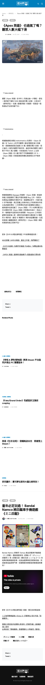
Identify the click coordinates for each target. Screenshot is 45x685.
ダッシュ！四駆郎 (9, 637)
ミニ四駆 (21, 637)
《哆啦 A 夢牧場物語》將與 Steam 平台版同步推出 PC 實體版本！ (21, 361)
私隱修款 (22, 676)
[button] (3, 3)
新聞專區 (5, 20)
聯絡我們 (30, 676)
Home (4, 13)
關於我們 (14, 676)
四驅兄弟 (31, 637)
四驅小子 (6, 641)
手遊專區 (4, 396)
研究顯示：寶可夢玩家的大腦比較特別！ (20, 482)
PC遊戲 (4, 356)
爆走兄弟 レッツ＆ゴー (20, 641)
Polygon (16, 195)
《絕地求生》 (7, 291)
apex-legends (9, 93)
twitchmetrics (9, 129)
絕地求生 (11, 13)
